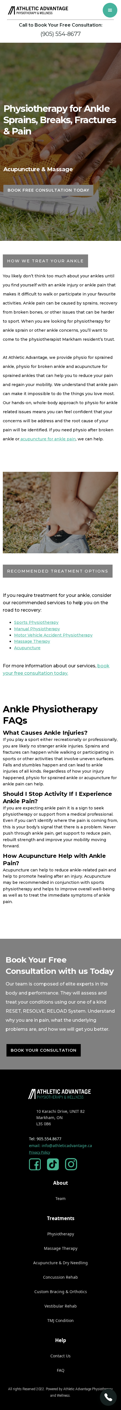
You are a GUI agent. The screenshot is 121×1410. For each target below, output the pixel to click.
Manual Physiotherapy (37, 628)
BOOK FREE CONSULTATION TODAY (48, 190)
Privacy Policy (39, 1152)
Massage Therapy (32, 641)
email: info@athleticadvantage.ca (60, 1145)
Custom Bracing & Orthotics (60, 1291)
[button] (110, 10)
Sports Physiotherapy (36, 622)
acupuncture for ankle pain (47, 439)
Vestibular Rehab (60, 1306)
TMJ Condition (60, 1320)
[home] (37, 10)
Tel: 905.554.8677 (45, 1138)
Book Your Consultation (44, 1050)
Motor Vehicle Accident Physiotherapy (53, 635)
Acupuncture (27, 647)
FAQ (60, 1370)
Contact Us (60, 1355)
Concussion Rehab (60, 1277)
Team (60, 1198)
